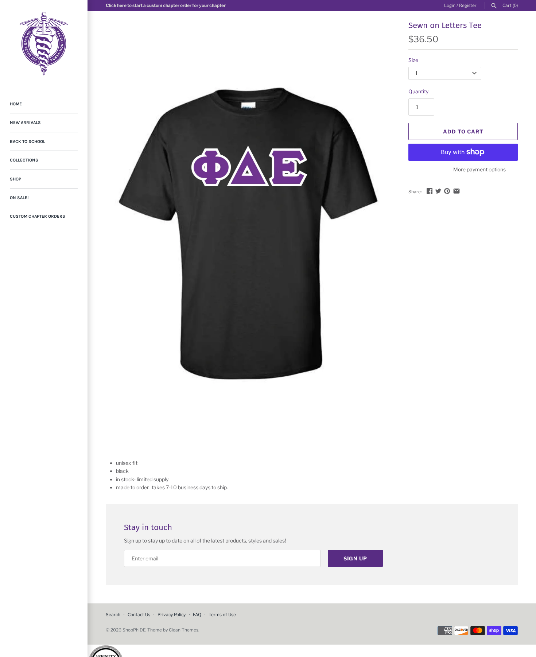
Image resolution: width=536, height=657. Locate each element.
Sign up (355, 558)
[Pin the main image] (447, 191)
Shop (15, 179)
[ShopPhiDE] (44, 44)
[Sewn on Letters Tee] (248, 233)
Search (113, 614)
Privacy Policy (172, 614)
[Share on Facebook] (429, 191)
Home (16, 103)
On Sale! (19, 197)
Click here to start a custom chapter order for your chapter (166, 5)
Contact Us (139, 614)
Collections (24, 160)
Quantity (418, 91)
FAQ (197, 614)
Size (413, 60)
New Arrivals (25, 122)
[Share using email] (456, 191)
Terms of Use (222, 614)
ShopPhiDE (134, 630)
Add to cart (463, 131)
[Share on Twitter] (438, 191)
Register (468, 5)
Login (449, 5)
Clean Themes (183, 630)
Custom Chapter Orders (37, 216)
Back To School (27, 141)
